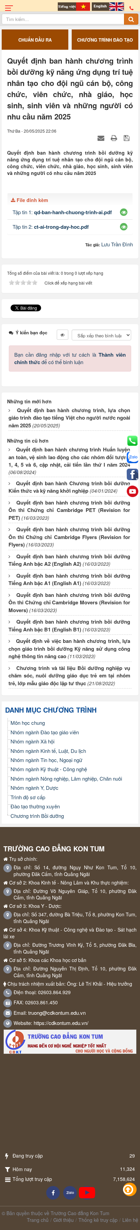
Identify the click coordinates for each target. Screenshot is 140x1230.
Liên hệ (130, 1219)
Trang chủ (38, 1219)
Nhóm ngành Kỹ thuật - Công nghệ (49, 769)
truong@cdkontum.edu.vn (57, 1012)
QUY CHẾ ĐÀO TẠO (108, 40)
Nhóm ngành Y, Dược (34, 787)
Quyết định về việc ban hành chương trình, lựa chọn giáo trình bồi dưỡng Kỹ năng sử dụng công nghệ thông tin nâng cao (69, 648)
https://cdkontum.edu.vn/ (61, 1022)
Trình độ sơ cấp (28, 797)
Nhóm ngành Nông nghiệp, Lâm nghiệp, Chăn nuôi (66, 778)
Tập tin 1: (62, 212)
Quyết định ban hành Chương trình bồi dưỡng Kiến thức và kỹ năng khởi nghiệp (69, 487)
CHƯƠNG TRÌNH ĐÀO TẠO (38, 40)
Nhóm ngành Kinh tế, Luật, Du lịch (48, 750)
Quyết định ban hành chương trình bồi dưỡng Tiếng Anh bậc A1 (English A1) (69, 579)
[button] (123, 212)
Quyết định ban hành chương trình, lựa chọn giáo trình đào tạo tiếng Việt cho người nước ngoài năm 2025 (69, 417)
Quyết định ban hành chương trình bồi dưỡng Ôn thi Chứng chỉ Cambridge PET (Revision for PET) (69, 510)
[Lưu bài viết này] (127, 137)
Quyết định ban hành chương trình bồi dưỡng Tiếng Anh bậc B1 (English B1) (69, 625)
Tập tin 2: (51, 226)
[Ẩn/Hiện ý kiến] (62, 335)
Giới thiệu (63, 1219)
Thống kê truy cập (98, 1219)
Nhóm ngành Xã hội (32, 741)
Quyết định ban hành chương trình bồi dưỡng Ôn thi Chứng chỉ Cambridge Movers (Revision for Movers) (69, 602)
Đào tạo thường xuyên (35, 806)
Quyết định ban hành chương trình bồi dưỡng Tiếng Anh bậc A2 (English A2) (69, 560)
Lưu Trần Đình (117, 244)
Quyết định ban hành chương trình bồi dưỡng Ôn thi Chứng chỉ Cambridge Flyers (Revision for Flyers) (69, 536)
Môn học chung (28, 722)
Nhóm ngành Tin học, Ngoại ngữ (46, 759)
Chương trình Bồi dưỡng (37, 815)
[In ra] (115, 137)
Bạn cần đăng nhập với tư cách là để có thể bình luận (70, 358)
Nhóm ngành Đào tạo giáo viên (45, 732)
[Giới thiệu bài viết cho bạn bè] (102, 137)
